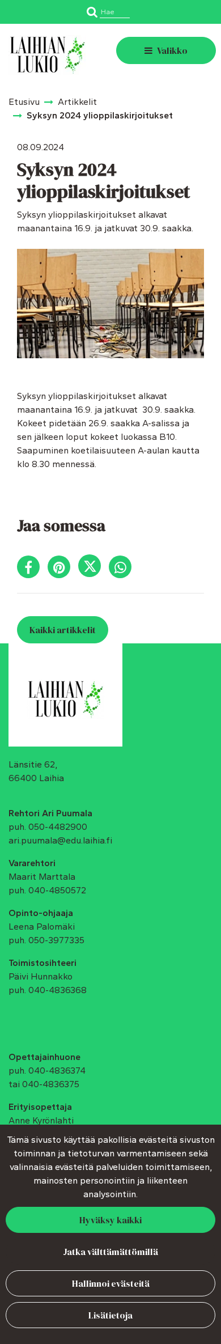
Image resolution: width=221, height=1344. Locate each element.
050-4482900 (57, 826)
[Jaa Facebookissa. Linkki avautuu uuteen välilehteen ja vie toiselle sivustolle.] (32, 569)
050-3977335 (56, 940)
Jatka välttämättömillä (110, 1251)
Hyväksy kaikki (110, 1220)
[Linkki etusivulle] (47, 55)
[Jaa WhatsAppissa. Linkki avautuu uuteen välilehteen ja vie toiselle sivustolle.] (123, 569)
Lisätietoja (110, 1315)
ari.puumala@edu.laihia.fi (60, 840)
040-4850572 (57, 890)
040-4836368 (57, 990)
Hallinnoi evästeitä (111, 1283)
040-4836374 (57, 1070)
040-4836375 (50, 1084)
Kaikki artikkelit (62, 630)
